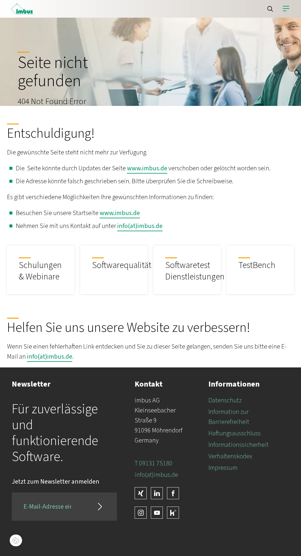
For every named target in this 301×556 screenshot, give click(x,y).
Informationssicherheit (238, 445)
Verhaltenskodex (230, 456)
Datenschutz (225, 400)
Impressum (223, 467)
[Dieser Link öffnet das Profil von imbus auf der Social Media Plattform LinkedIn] (157, 493)
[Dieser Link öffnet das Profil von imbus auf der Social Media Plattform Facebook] (173, 493)
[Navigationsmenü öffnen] (286, 9)
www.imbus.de (147, 168)
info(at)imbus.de (140, 226)
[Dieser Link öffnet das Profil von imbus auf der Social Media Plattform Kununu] (173, 513)
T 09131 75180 (154, 463)
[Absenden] (100, 506)
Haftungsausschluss (234, 433)
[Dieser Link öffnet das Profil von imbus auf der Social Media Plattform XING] (141, 493)
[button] (270, 9)
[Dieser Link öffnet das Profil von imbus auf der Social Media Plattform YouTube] (157, 513)
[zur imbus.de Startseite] (22, 9)
